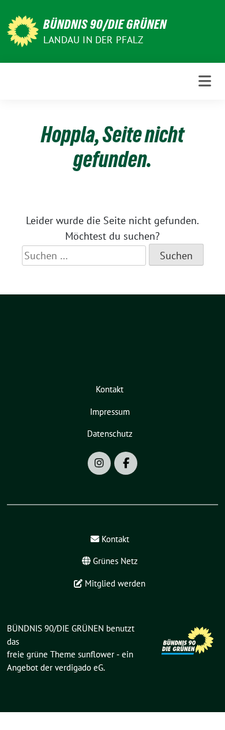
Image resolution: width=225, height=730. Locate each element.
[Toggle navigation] (205, 81)
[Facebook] (125, 463)
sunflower (96, 654)
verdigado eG (79, 667)
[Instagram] (99, 463)
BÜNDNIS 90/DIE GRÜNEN (105, 24)
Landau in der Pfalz (93, 39)
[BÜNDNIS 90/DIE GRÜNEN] (23, 30)
